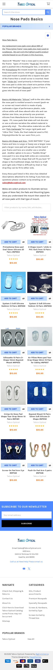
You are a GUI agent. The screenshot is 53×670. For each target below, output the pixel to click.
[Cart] (49, 4)
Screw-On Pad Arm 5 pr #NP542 (13, 471)
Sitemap (6, 621)
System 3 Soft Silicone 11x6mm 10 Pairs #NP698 (40, 304)
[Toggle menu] (4, 4)
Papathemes (35, 657)
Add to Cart (10, 242)
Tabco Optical (8, 639)
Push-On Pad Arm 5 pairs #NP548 (40, 471)
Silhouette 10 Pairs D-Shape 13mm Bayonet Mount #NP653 (13, 360)
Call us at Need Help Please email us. (26, 561)
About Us (6, 603)
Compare (23, 242)
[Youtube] (24, 568)
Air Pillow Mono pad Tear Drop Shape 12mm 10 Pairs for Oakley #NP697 (39, 360)
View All (31, 639)
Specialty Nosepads (38, 603)
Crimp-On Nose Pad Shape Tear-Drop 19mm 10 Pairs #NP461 (13, 416)
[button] (48, 36)
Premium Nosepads (38, 598)
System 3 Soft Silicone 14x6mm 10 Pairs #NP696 (13, 304)
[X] (29, 568)
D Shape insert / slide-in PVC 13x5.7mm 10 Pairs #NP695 (39, 249)
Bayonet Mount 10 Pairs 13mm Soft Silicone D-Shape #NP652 (40, 416)
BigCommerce (42, 654)
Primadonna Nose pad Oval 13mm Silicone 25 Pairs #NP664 (13, 249)
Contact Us (7, 598)
